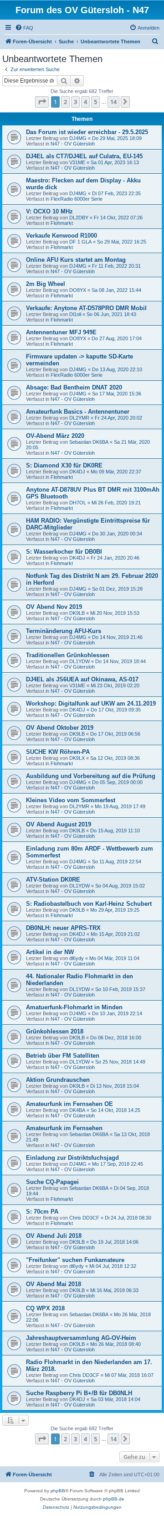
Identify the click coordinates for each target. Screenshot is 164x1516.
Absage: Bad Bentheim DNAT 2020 (74, 387)
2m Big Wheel (45, 283)
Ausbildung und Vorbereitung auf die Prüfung (90, 776)
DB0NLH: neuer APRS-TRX (63, 927)
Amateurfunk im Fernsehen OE (69, 1104)
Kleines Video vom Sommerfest (70, 800)
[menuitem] (24, 27)
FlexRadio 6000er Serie (76, 199)
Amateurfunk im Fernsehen (64, 1128)
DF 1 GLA (80, 241)
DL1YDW (79, 661)
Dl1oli (75, 314)
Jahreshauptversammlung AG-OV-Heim (81, 1337)
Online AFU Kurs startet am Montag (76, 259)
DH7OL (77, 502)
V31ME (77, 162)
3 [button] (75, 102)
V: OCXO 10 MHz (49, 211)
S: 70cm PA (42, 1211)
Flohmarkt (62, 223)
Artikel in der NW (50, 952)
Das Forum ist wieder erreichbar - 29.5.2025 (87, 132)
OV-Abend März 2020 (55, 435)
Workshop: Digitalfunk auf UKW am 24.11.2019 (91, 703)
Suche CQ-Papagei (52, 1182)
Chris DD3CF (84, 1217)
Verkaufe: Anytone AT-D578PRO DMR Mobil (86, 308)
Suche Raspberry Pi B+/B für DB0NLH (79, 1393)
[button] (42, 101)
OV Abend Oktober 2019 (59, 727)
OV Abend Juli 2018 (54, 1235)
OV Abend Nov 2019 (54, 606)
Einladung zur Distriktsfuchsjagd (72, 1157)
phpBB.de (113, 1498)
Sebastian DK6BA (88, 442)
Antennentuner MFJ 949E (61, 332)
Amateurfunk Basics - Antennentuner (77, 411)
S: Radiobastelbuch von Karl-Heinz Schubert (89, 903)
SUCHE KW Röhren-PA (58, 751)
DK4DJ (77, 471)
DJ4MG (78, 138)
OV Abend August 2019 (58, 824)
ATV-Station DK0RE (53, 879)
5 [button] (95, 102)
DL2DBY (78, 217)
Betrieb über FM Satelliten (62, 1055)
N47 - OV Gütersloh (73, 143)
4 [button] (85, 102)
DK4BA (77, 1110)
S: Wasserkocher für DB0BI (64, 551)
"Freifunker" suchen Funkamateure (75, 1259)
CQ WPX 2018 (45, 1308)
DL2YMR (79, 418)
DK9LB (77, 613)
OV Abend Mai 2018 (53, 1284)
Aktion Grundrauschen (58, 1079)
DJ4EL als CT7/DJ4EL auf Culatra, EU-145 (84, 156)
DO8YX (77, 290)
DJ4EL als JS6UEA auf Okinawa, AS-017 (82, 679)
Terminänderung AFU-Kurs (63, 631)
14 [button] (113, 102)
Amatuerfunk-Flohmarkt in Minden (74, 1007)
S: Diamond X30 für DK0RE (64, 465)
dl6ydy (76, 958)
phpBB (58, 1490)
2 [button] (65, 102)
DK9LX (77, 758)
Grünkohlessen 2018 (54, 1031)
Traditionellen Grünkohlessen (67, 655)
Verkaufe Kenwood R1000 (61, 235)
